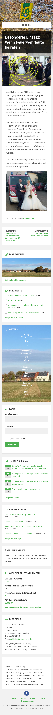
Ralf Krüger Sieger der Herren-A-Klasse (39, 234)
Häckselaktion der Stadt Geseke (18, 533)
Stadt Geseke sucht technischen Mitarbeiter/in (25, 526)
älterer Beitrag (41, 231)
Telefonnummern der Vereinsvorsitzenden (23, 607)
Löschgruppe (28, 218)
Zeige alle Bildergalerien (15, 280)
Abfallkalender (14, 300)
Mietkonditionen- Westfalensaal (21, 295)
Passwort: (9, 426)
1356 (7, 595)
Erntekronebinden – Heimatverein (26, 489)
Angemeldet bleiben (16, 438)
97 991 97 (9, 603)
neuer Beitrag (10, 231)
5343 (7, 581)
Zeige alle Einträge (13, 538)
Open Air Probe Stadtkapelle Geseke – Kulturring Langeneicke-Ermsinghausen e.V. (30, 467)
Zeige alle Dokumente (14, 317)
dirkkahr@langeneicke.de (21, 639)
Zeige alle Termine (12, 497)
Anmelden (12, 444)
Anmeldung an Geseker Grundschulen (23, 312)
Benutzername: (11, 414)
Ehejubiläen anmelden (14, 521)
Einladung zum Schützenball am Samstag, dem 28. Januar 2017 (12, 237)
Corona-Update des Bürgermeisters (20, 514)
